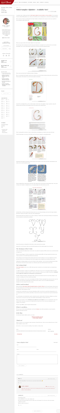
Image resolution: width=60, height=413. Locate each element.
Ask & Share (3, 125)
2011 (7, 112)
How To (16, 2)
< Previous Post (19, 334)
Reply (21, 405)
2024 (2, 101)
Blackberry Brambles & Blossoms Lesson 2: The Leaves (5, 76)
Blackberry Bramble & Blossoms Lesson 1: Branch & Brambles (6, 84)
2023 (7, 101)
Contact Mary (7, 37)
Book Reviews (3, 9)
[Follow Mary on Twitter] (6, 56)
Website (38, 349)
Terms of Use (3, 131)
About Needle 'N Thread (4, 124)
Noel (27, 342)
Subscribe (4, 48)
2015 (7, 108)
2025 (6, 99)
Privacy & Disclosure (4, 132)
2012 (2, 112)
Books (34, 2)
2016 (2, 108)
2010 (2, 114)
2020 (2, 105)
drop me (38, 309)
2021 (7, 103)
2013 (7, 110)
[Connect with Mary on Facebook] (4, 56)
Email (17, 349)
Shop (38, 2)
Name (17, 344)
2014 (2, 110)
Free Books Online (3, 10)
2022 (2, 103)
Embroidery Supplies (4, 12)
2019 (7, 105)
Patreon (42, 2)
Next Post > (56, 334)
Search (47, 2)
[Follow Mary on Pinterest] (9, 56)
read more (6, 35)
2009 (7, 114)
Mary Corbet (25, 386)
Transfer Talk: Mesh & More (6, 73)
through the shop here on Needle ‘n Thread (33, 286)
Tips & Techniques (23, 2)
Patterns (30, 2)
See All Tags (6, 93)
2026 (2, 99)
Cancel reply (56, 342)
